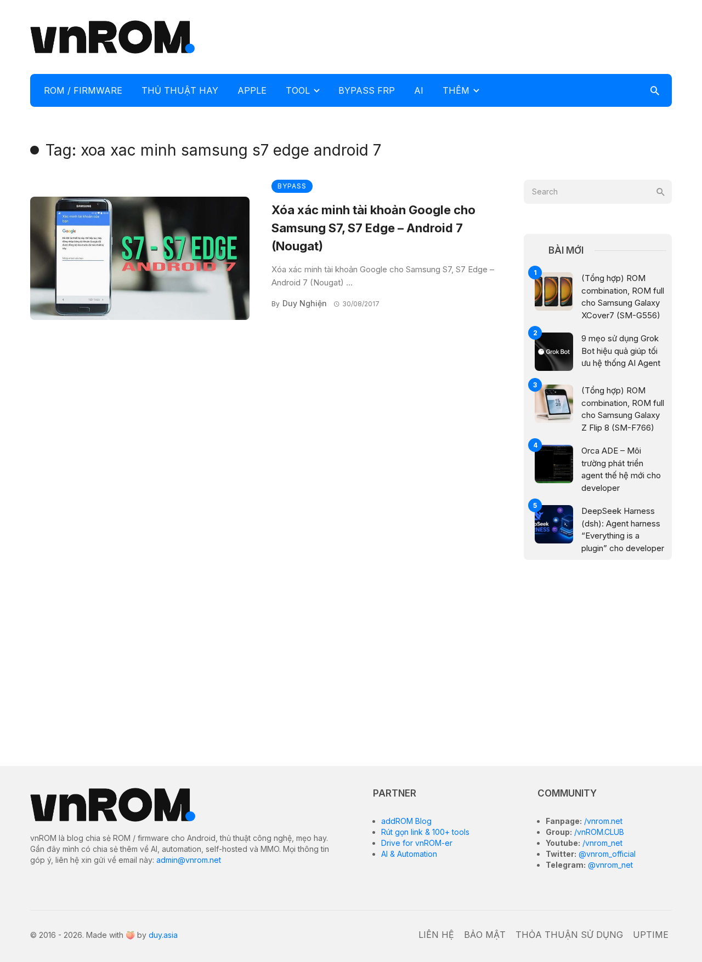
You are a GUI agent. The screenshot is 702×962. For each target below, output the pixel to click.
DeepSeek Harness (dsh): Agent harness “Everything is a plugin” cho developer (622, 529)
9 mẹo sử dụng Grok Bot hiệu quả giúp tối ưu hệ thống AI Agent (620, 350)
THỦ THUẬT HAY (179, 90)
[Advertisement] (472, 35)
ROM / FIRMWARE (83, 90)
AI (418, 90)
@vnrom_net (609, 864)
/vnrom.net (602, 821)
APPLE (252, 90)
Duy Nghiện (304, 303)
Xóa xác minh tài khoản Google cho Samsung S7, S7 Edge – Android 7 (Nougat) (373, 228)
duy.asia (163, 935)
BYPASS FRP (366, 90)
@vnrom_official (606, 853)
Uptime (651, 934)
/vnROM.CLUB (598, 832)
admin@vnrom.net (188, 859)
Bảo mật (485, 934)
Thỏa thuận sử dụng (569, 934)
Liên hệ (436, 934)
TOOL (298, 90)
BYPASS (292, 186)
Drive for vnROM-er (416, 843)
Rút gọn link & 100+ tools (425, 832)
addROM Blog (406, 821)
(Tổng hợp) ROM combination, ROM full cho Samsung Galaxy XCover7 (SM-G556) (622, 296)
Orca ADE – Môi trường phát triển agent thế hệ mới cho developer (621, 469)
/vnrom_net (601, 843)
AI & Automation (409, 853)
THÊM (456, 90)
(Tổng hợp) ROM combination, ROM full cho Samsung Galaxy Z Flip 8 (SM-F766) (622, 409)
